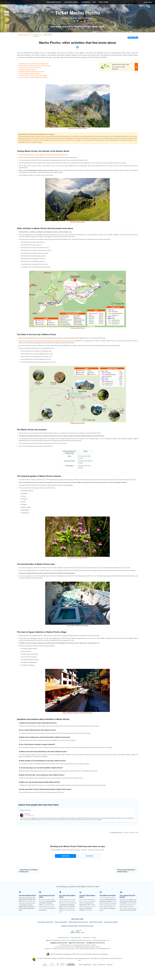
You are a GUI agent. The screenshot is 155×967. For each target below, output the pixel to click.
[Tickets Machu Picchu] (81, 21)
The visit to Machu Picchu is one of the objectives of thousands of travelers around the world (43, 154)
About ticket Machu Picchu (64, 937)
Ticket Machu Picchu (77, 12)
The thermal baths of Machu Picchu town (29, 73)
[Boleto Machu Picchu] (67, 21)
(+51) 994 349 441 (99, 943)
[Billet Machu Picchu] (78, 21)
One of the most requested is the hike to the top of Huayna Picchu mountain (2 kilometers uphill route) (46, 340)
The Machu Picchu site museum (27, 69)
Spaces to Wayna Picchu (61, 922)
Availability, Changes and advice (69, 925)
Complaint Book (86, 937)
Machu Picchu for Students (111, 922)
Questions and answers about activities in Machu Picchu (34, 77)
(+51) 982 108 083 (79, 943)
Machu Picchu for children (96, 922)
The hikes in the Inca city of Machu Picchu (30, 67)
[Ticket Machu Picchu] (74, 21)
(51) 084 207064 (62, 943)
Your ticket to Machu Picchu (27, 895)
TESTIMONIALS (85, 2)
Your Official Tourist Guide (108, 895)
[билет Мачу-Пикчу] (88, 21)
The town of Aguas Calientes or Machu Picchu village (33, 75)
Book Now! (149, 2)
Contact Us (93, 937)
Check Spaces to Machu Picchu (45, 922)
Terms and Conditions (76, 937)
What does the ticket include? (86, 925)
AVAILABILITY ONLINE (71, 2)
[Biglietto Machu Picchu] (85, 21)
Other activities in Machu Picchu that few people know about (35, 65)
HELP (94, 2)
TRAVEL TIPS (102, 2)
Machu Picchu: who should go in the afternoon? (28, 870)
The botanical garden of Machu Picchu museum (31, 71)
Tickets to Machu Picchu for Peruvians (78, 922)
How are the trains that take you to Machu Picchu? (126, 870)
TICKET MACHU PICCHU (53, 2)
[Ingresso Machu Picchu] (70, 21)
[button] (65, 856)
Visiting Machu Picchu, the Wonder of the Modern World (33, 63)
